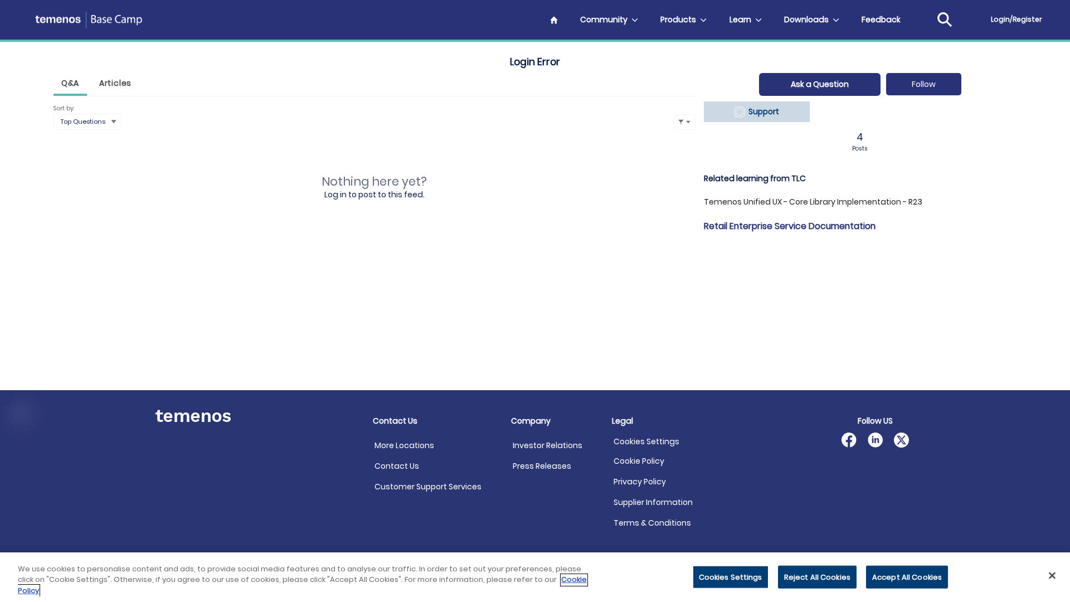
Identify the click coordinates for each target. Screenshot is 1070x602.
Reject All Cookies (817, 576)
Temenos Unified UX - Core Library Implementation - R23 (813, 201)
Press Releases (542, 466)
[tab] (70, 84)
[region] (535, 577)
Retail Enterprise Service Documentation (790, 226)
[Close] (1052, 575)
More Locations (404, 445)
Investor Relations (547, 445)
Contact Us (396, 466)
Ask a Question (820, 84)
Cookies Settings (646, 441)
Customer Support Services (427, 486)
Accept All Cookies (907, 576)
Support (762, 111)
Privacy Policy (640, 481)
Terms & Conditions (652, 522)
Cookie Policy (639, 461)
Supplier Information (653, 502)
